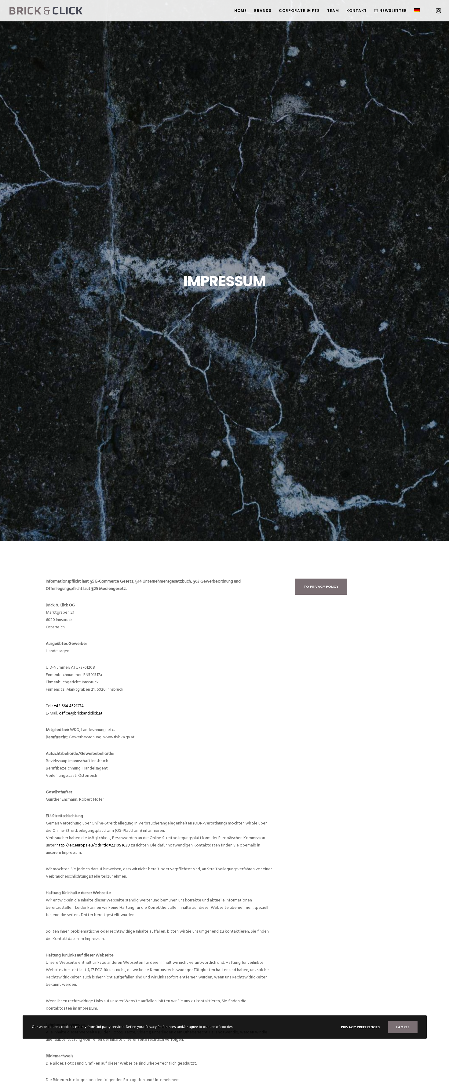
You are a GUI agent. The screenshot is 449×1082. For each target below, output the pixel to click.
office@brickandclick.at (81, 713)
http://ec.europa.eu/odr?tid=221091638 (93, 845)
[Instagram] (434, 10)
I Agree (402, 1027)
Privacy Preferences (360, 1027)
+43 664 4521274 (69, 705)
